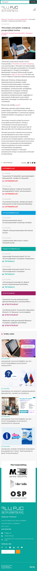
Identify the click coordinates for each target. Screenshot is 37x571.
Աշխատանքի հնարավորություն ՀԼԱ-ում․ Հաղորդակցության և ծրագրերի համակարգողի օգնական (16, 271)
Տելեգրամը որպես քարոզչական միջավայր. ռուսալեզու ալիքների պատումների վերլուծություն (17, 323)
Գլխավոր (4, 19)
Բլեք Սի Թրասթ (17, 74)
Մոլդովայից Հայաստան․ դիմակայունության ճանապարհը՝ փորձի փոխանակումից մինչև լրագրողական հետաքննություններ (17, 204)
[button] (28, 163)
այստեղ (17, 105)
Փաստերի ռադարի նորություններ (18, 19)
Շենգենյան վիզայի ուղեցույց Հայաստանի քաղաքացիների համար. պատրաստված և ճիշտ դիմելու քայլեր (16, 191)
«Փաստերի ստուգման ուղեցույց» (23, 64)
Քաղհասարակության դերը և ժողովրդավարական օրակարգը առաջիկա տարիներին (17, 223)
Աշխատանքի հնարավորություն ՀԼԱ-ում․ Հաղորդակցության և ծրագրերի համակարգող (16, 363)
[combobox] (14, 1)
